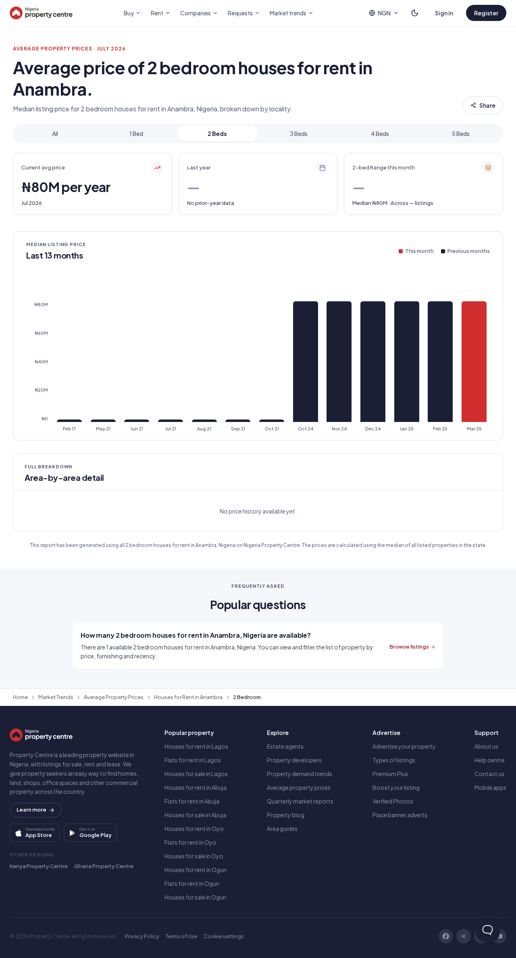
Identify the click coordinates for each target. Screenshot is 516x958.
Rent (157, 13)
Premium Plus (390, 773)
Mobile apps (490, 787)
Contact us (489, 773)
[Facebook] (446, 936)
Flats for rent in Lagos (192, 760)
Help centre (489, 760)
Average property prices (299, 787)
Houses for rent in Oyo (194, 828)
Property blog (285, 814)
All (55, 133)
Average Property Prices (114, 697)
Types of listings (393, 760)
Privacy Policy (142, 936)
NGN (384, 13)
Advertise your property (404, 746)
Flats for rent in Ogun (191, 883)
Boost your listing (396, 787)
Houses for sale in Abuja (195, 814)
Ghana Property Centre (103, 866)
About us (486, 746)
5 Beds (461, 133)
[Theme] (415, 13)
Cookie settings (224, 936)
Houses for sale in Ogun (195, 897)
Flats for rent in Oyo (190, 842)
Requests (240, 13)
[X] (463, 936)
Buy (129, 13)
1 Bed (136, 133)
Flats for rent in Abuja (191, 801)
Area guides (282, 828)
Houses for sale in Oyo (193, 856)
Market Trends (55, 697)
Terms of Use (181, 936)
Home (20, 697)
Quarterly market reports (300, 801)
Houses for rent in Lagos (196, 746)
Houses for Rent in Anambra (188, 697)
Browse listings (409, 646)
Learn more (31, 809)
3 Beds (299, 133)
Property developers (294, 760)
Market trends (288, 13)
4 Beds (380, 133)
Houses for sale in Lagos (196, 773)
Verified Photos (392, 801)
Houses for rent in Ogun (195, 869)
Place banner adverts (399, 814)
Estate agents (285, 746)
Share (487, 105)
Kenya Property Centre (39, 866)
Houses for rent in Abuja (195, 787)
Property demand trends (299, 773)
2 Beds (217, 133)
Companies (195, 13)
